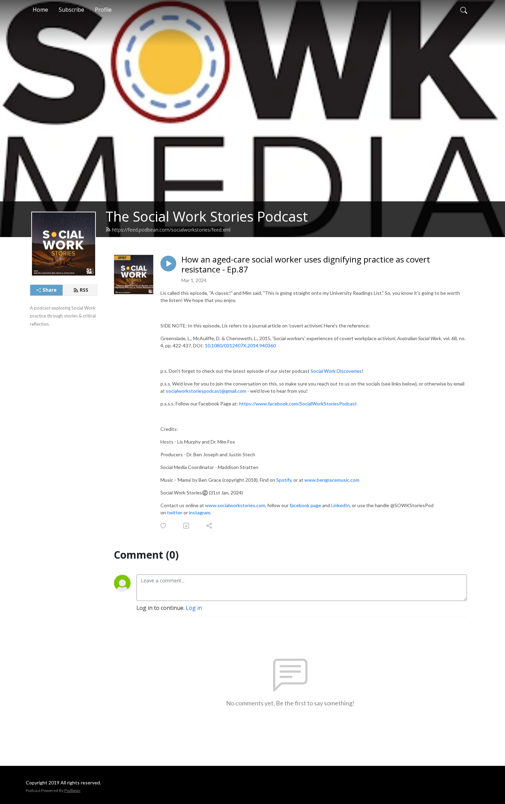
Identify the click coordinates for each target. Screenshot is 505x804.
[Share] (210, 525)
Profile (103, 9)
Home (40, 9)
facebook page (305, 505)
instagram (199, 512)
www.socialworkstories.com (235, 505)
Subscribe (71, 9)
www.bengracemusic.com (331, 480)
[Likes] (164, 525)
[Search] (464, 9)
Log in (194, 608)
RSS (84, 290)
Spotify (283, 480)
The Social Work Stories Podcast (206, 216)
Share (50, 290)
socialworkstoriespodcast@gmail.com (206, 391)
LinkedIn (340, 505)
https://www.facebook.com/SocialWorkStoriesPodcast (298, 403)
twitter (174, 512)
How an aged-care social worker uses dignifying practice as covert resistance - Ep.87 (305, 265)
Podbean (72, 790)
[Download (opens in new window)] (187, 525)
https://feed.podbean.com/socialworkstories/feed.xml (171, 229)
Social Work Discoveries (336, 371)
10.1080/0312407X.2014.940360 (240, 345)
